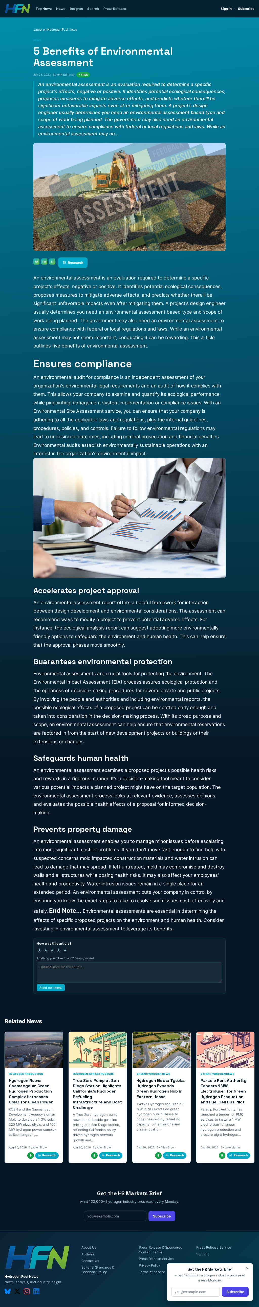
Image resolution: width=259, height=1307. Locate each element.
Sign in (226, 9)
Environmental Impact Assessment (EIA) (77, 682)
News (60, 9)
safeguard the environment (105, 636)
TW (44, 261)
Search (93, 9)
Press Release (114, 9)
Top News (44, 9)
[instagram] (27, 1291)
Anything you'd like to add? (65, 958)
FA (36, 261)
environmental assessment (70, 278)
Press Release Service (156, 1259)
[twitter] (17, 1291)
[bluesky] (8, 1291)
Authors (87, 1254)
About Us (88, 1247)
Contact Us (90, 1261)
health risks (204, 770)
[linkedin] (36, 1291)
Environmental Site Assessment (68, 411)
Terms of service (152, 1272)
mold (151, 867)
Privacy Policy (149, 1265)
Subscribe (246, 9)
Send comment (50, 988)
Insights (76, 9)
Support (202, 1254)
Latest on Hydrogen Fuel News (55, 29)
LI (52, 261)
